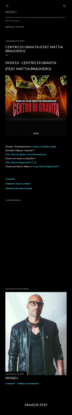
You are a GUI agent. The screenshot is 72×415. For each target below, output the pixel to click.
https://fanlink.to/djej (45, 146)
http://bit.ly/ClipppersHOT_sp (21, 162)
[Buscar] (65, 5)
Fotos (20, 26)
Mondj (11, 12)
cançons (19, 183)
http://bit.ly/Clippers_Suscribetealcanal (25, 154)
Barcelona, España (23, 188)
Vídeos (9, 26)
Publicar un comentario (28, 383)
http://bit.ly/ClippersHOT (46, 166)
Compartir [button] (10, 179)
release (27, 183)
